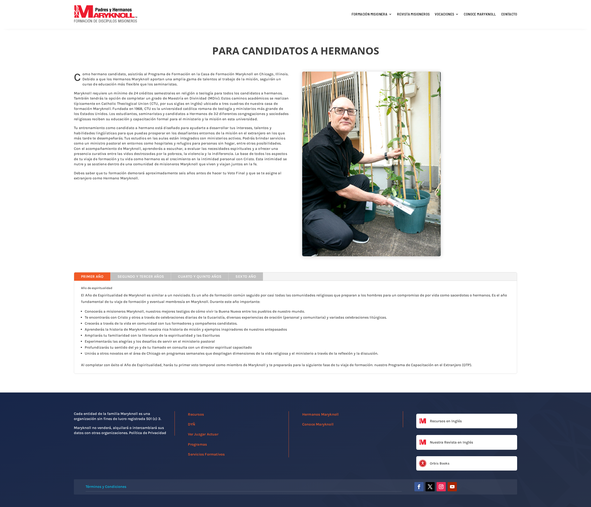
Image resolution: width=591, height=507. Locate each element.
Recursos (196, 414)
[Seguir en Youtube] (452, 486)
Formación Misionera (370, 14)
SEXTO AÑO (245, 276)
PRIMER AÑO (92, 276)
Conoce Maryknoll (480, 14)
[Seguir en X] (430, 486)
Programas (197, 444)
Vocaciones (444, 14)
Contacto (509, 14)
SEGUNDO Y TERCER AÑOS (141, 276)
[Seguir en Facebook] (419, 486)
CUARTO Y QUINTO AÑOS (199, 276)
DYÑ (191, 424)
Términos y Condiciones (106, 486)
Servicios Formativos (206, 454)
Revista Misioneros (413, 14)
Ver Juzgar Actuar (203, 434)
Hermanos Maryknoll (320, 414)
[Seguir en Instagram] (441, 486)
